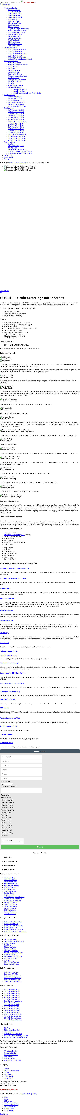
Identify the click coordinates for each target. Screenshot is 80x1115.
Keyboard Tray (8, 833)
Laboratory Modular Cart (12, 976)
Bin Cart (7, 1028)
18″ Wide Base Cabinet (12, 990)
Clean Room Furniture (11, 962)
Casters (5, 835)
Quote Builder (9, 1076)
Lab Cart (7, 960)
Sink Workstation (10, 910)
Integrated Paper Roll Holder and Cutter (14, 568)
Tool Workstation (10, 914)
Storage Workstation (11, 912)
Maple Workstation (10, 904)
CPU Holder (4, 708)
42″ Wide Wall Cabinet (11, 1010)
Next (7, 291)
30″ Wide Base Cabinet (12, 993)
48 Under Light (8, 805)
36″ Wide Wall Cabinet (11, 1008)
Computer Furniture (10, 1053)
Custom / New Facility (11, 1070)
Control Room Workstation (13, 899)
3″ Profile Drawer (6, 743)
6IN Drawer (7, 823)
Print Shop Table (9, 889)
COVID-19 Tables (10, 939)
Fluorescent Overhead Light (10, 691)
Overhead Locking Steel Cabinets (12, 683)
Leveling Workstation (11, 951)
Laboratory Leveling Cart (12, 978)
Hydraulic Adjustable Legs (9, 663)
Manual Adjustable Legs (8, 655)
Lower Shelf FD (8, 810)
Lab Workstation (9, 943)
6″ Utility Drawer (6, 734)
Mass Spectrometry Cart (12, 980)
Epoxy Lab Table (10, 949)
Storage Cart (8, 1032)
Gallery (6, 1072)
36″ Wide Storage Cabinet (12, 1018)
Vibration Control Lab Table (13, 952)
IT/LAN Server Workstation (13, 929)
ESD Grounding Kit (7, 598)
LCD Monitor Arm (7, 621)
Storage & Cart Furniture (12, 1060)
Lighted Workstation (11, 902)
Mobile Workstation (10, 906)
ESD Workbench (9, 887)
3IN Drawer (7, 820)
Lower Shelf (4, 643)
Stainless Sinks (5, 588)
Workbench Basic (10, 878)
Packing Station (9, 893)
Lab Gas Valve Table (11, 958)
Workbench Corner (10, 883)
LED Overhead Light (7, 699)
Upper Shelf (7, 813)
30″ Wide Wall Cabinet (11, 1007)
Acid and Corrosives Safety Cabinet (16, 1036)
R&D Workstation (10, 908)
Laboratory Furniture (21, 162)
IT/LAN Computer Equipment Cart (16, 931)
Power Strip (4, 633)
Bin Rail (5, 815)
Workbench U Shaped (11, 885)
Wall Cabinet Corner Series (13, 1014)
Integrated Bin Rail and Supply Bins (13, 578)
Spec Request (5, 782)
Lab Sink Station (9, 954)
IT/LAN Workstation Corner (13, 926)
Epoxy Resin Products (11, 964)
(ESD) (22, 535)
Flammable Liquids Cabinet (13, 1034)
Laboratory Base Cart (11, 972)
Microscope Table (10, 947)
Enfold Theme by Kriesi (29, 1094)
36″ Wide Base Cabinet (12, 995)
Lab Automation (9, 1058)
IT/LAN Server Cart (11, 927)
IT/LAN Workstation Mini (13, 922)
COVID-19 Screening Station (14, 941)
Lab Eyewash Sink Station (13, 956)
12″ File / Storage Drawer (9, 726)
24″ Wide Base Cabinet (12, 991)
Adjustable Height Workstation (14, 897)
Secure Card (8, 1078)
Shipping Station (9, 895)
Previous (3, 291)
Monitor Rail (7, 828)
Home (11, 162)
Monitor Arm (7, 830)
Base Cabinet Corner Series (13, 1001)
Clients (6, 1069)
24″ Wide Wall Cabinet (11, 1005)
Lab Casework (9, 1057)
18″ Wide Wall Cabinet (11, 1003)
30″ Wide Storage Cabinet (12, 1016)
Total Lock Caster (6, 610)
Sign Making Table (10, 891)
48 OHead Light (8, 803)
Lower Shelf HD (8, 808)
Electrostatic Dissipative (12, 535)
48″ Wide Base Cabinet (12, 999)
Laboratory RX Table (11, 974)
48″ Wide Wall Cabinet (11, 1012)
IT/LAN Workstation (11, 924)
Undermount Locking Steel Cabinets (13, 673)
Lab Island (7, 945)
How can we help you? (8, 786)
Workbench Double (10, 882)
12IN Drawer (7, 825)
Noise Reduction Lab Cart (12, 981)
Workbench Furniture (11, 1051)
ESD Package (7, 800)
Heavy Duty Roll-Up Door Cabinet (16, 1037)
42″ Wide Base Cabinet (12, 997)
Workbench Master (10, 880)
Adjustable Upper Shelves (9, 651)
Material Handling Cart (11, 1030)
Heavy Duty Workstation (12, 900)
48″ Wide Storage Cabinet (12, 1020)
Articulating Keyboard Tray (10, 718)
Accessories (8, 1074)
